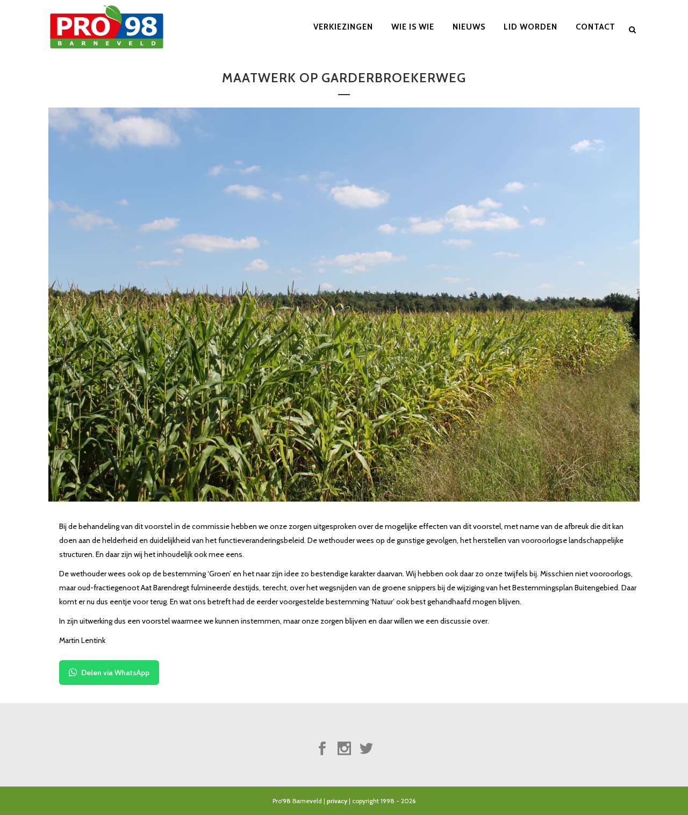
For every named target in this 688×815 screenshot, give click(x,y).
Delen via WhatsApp (115, 672)
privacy (337, 801)
